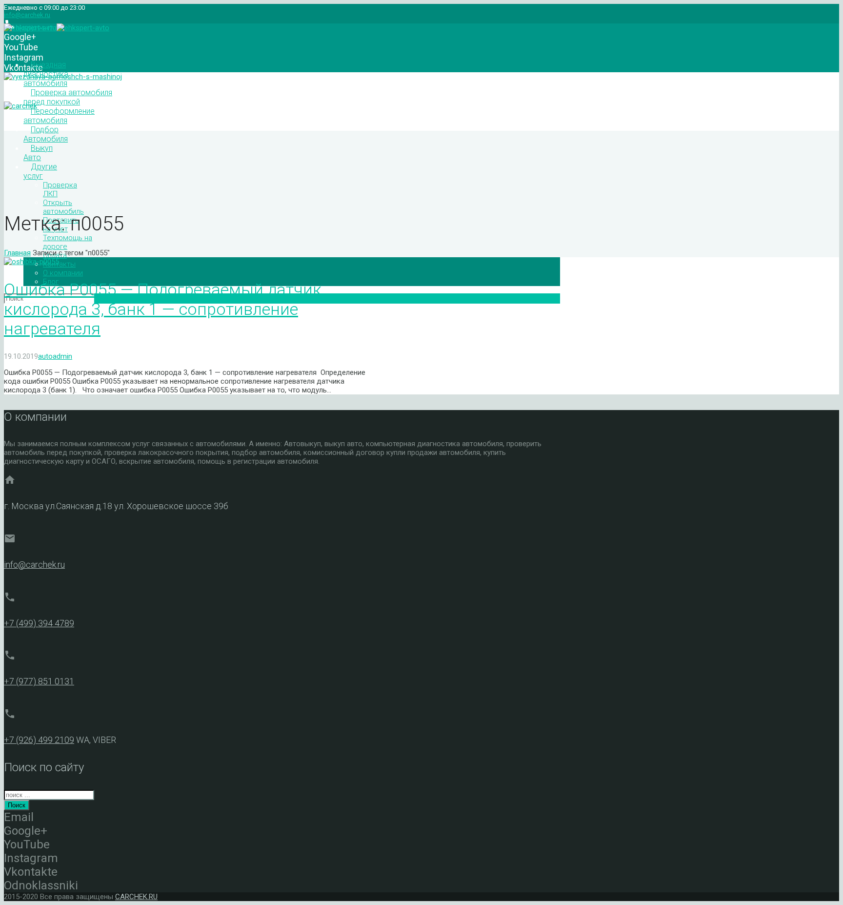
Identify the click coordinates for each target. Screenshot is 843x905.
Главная (17, 252)
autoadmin (55, 356)
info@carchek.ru (27, 15)
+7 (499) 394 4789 (39, 623)
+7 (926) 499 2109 (39, 740)
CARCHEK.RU (136, 896)
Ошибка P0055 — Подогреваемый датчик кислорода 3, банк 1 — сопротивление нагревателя (162, 309)
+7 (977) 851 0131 (39, 681)
